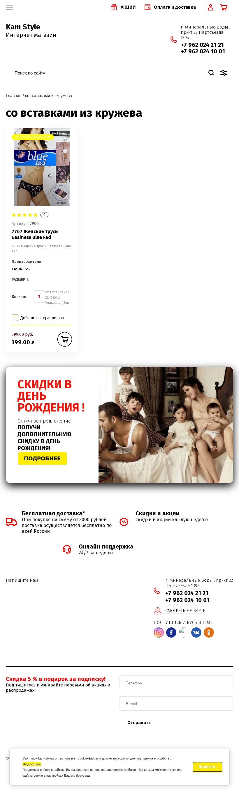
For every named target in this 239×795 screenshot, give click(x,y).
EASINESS (21, 269)
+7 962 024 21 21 (202, 44)
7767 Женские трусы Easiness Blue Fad (35, 234)
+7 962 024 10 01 (203, 51)
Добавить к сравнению (42, 317)
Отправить (139, 722)
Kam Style (23, 27)
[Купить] (64, 339)
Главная (14, 95)
